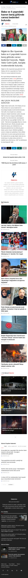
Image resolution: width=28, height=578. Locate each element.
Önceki (4, 484)
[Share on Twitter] (8, 45)
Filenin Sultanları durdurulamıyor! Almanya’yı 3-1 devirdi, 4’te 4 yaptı (12, 253)
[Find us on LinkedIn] (12, 570)
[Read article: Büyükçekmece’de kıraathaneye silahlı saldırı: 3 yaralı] (14, 385)
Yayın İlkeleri (12, 564)
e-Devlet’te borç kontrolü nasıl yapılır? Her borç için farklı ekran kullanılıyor (13, 539)
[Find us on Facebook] (3, 570)
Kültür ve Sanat (22, 446)
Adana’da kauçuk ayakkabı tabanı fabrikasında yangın (12, 429)
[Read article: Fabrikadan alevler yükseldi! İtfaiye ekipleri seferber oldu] (14, 353)
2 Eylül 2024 (15, 24)
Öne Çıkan (8, 7)
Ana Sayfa (3, 7)
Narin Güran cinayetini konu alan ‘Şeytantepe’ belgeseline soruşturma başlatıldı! (12, 280)
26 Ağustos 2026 (5, 256)
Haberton (7, 24)
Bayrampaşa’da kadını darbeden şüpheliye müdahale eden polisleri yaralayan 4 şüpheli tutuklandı (9, 517)
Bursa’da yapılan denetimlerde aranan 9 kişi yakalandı (13, 409)
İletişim (18, 564)
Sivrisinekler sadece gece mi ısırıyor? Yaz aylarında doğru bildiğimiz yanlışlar (13, 530)
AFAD (21, 95)
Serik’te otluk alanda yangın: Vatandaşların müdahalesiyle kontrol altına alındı (13, 469)
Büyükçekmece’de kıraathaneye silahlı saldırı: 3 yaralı (13, 390)
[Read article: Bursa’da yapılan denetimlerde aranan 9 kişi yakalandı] (14, 405)
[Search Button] (26, 2)
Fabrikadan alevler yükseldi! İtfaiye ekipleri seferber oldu (12, 365)
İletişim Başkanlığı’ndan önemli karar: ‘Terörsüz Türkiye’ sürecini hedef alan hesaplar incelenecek (13, 337)
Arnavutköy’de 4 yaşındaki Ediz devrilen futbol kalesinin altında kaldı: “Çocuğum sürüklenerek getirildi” (14, 452)
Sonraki (10, 484)
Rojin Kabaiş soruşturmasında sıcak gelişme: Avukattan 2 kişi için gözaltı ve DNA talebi (13, 309)
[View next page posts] (15, 437)
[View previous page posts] (12, 437)
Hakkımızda (3, 564)
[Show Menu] (2, 2)
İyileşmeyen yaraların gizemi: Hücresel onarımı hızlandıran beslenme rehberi (12, 526)
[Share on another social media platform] (24, 45)
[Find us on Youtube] (21, 570)
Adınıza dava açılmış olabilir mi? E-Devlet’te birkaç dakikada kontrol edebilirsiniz (13, 534)
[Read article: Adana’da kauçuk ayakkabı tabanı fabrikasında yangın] (14, 425)
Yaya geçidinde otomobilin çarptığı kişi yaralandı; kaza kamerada (11, 461)
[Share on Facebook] (3, 45)
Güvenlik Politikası (5, 567)
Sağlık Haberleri (12, 446)
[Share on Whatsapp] (19, 45)
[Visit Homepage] (14, 2)
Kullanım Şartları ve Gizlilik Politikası (9, 565)
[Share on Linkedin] (14, 45)
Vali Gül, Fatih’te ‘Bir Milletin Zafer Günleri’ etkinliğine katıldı (12, 226)
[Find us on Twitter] (7, 570)
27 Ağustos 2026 (5, 229)
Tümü (5, 446)
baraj (14, 78)
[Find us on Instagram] (17, 570)
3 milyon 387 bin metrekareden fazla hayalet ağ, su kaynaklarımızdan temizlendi (13, 478)
